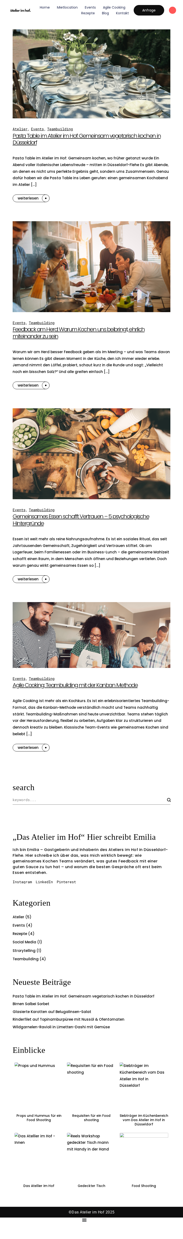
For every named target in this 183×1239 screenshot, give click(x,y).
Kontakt (122, 13)
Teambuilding (60, 129)
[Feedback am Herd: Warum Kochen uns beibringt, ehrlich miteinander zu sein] (91, 266)
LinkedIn (44, 882)
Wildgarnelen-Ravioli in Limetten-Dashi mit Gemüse (61, 1026)
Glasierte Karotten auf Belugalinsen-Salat (52, 1011)
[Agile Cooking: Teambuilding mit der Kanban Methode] (91, 635)
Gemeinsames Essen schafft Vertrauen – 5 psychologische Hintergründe (81, 519)
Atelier (20, 129)
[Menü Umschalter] (84, 1220)
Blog (105, 13)
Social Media (24, 942)
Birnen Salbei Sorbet (31, 1003)
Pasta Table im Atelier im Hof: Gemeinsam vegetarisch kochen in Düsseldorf (87, 139)
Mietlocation (67, 7)
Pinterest (66, 882)
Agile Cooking (114, 7)
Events (90, 7)
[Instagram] (172, 10)
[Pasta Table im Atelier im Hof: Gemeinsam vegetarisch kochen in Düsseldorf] (91, 73)
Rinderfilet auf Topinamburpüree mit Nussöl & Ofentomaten (68, 1019)
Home (45, 7)
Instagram (22, 882)
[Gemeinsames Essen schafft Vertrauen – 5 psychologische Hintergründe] (91, 453)
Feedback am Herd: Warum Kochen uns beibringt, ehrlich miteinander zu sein (79, 332)
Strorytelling (24, 950)
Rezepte (88, 13)
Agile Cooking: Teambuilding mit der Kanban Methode (75, 685)
